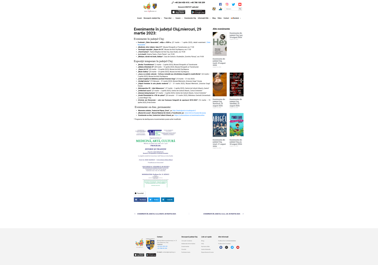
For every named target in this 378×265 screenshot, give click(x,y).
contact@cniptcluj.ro (169, 252)
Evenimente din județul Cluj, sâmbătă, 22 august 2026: (236, 102)
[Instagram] (226, 247)
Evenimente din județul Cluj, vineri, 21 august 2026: (219, 143)
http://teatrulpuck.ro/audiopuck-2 (184, 110)
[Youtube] (237, 247)
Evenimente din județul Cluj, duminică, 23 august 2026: (219, 102)
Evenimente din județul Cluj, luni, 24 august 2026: (236, 35)
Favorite (140, 193)
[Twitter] (232, 247)
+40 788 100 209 (197, 2)
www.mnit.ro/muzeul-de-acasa (195, 113)
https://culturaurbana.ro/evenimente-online (189, 115)
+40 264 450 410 (182, 2)
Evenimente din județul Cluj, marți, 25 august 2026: (219, 62)
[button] (140, 199)
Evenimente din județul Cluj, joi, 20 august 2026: (236, 142)
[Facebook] (220, 247)
